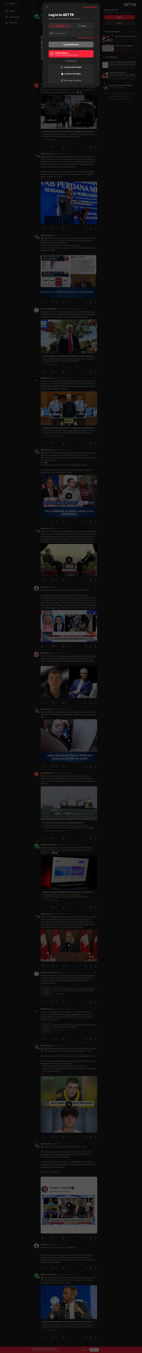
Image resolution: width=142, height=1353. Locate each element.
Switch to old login (90, 7)
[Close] (47, 7)
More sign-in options (72, 80)
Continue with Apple (73, 74)
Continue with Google (72, 67)
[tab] (60, 26)
